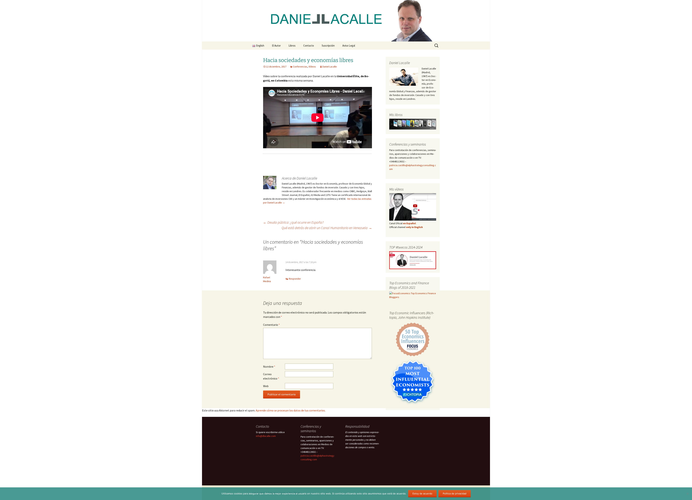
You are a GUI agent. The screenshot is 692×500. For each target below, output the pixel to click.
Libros (292, 45)
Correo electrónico (271, 376)
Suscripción (328, 45)
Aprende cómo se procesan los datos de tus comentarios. (290, 410)
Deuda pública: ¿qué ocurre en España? (293, 222)
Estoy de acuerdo (422, 493)
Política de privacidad (454, 493)
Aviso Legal (348, 45)
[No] (687, 493)
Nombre (269, 366)
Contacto (308, 45)
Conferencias (300, 66)
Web (266, 386)
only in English (414, 227)
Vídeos (312, 66)
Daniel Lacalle (329, 66)
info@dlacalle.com (266, 436)
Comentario (271, 324)
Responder (295, 278)
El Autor (276, 45)
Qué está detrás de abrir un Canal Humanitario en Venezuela (327, 227)
